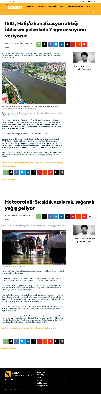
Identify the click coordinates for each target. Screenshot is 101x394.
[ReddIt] (78, 44)
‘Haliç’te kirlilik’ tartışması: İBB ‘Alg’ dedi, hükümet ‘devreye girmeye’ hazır (32, 164)
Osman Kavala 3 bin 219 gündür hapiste (84, 68)
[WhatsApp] (38, 44)
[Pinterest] (72, 44)
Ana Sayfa (5, 179)
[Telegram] (55, 44)
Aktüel (12, 179)
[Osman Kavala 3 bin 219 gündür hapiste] (84, 57)
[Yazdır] (61, 172)
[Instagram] (80, 1)
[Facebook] (91, 1)
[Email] (56, 172)
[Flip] (84, 44)
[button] (93, 12)
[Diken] (13, 6)
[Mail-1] (94, 1)
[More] (90, 44)
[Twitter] (86, 1)
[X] (44, 44)
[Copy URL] (67, 44)
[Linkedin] (61, 44)
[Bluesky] (83, 1)
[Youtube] (89, 1)
